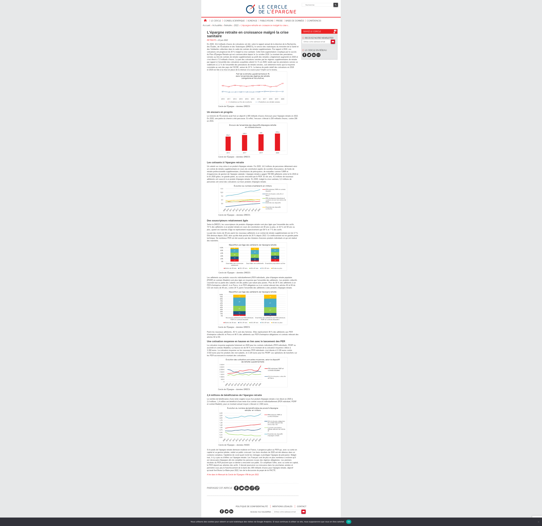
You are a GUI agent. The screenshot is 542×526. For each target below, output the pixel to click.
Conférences (314, 20)
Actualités (217, 25)
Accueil (206, 25)
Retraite (228, 25)
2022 (236, 25)
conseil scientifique (234, 20)
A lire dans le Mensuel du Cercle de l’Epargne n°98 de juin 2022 (233, 475)
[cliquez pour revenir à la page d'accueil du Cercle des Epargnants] (271, 13)
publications (266, 20)
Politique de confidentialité (252, 506)
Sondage (252, 20)
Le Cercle (216, 20)
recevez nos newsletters (261, 511)
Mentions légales (282, 506)
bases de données (295, 20)
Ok (349, 521)
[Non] (538, 521)
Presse (279, 20)
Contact (301, 506)
